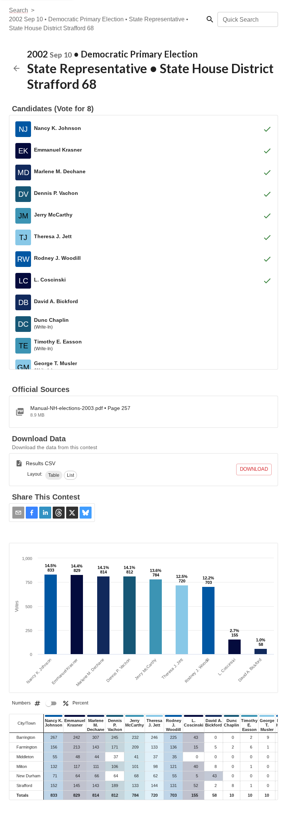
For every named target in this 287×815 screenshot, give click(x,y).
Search (18, 10)
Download (254, 469)
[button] (53, 475)
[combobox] (247, 19)
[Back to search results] (16, 68)
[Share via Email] (18, 513)
